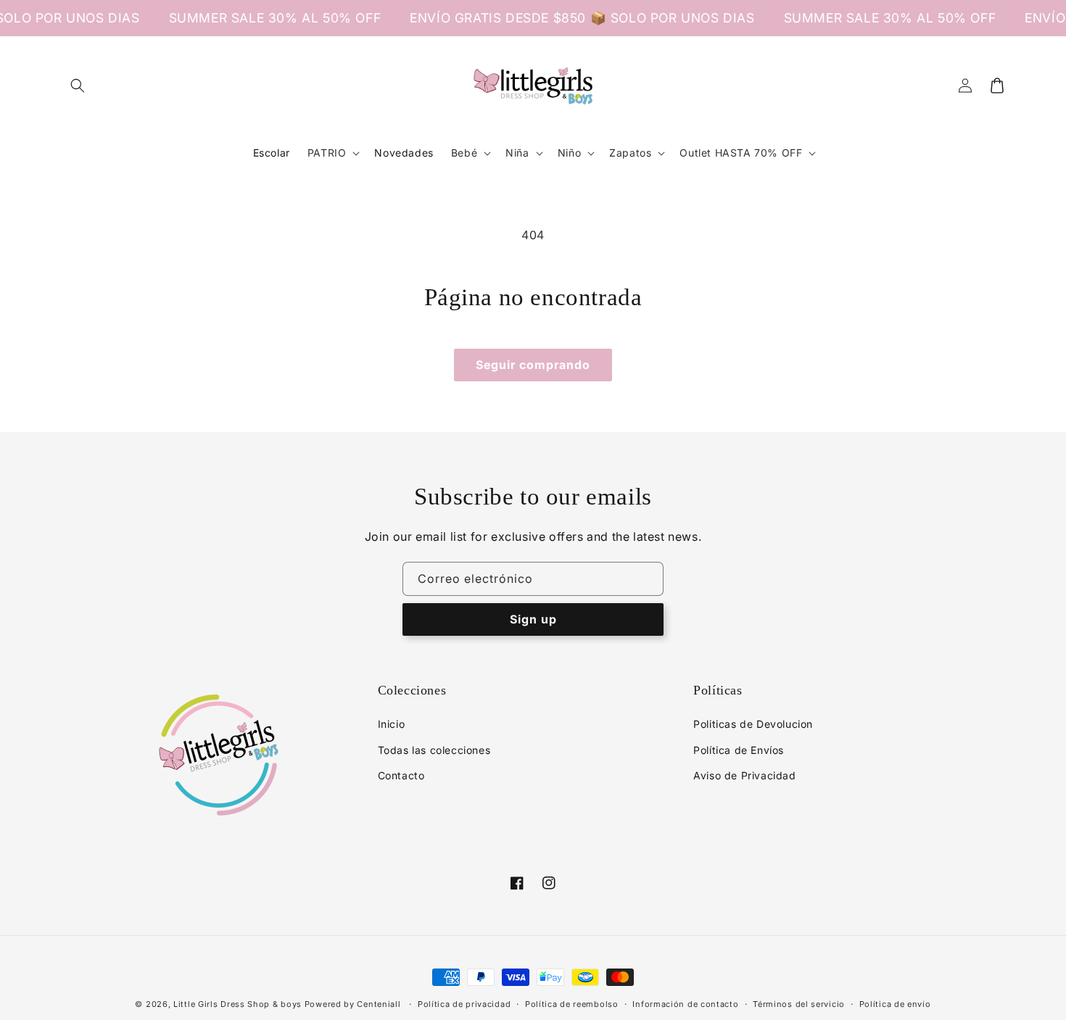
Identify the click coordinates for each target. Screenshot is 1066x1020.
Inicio (391, 724)
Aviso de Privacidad (744, 775)
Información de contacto (685, 1004)
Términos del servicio (799, 1004)
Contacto (401, 775)
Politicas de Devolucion (753, 724)
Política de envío (895, 1004)
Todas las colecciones (434, 750)
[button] (78, 85)
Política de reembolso (572, 1004)
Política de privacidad (464, 1004)
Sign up (533, 619)
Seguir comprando (533, 364)
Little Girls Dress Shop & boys (237, 1004)
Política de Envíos (738, 750)
